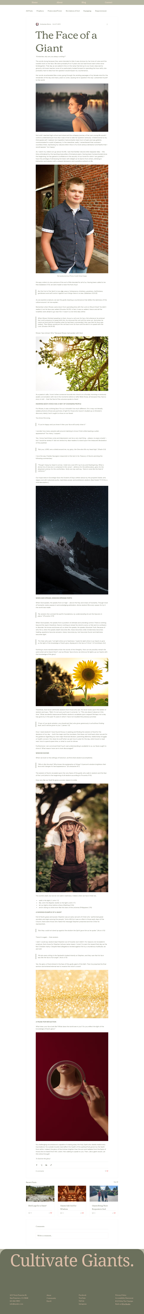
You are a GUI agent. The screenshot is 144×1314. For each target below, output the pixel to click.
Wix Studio (126, 1303)
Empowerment (101, 11)
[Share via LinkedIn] (46, 1165)
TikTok (81, 1300)
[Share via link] (51, 1165)
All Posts (29, 11)
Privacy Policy (120, 1295)
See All (116, 1182)
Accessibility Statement (124, 1297)
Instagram (83, 1303)
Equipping (87, 11)
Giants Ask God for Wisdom (68, 1207)
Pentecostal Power (55, 11)
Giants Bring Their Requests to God (100, 1207)
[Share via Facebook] (37, 1165)
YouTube (82, 1297)
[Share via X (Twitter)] (41, 1165)
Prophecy (40, 11)
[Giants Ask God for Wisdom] (72, 1194)
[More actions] (107, 24)
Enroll (49, 1301)
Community (51, 1298)
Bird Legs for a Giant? (37, 1205)
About (49, 1295)
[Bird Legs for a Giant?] (40, 1194)
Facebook (82, 1295)
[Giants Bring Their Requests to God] (104, 1194)
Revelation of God (73, 11)
